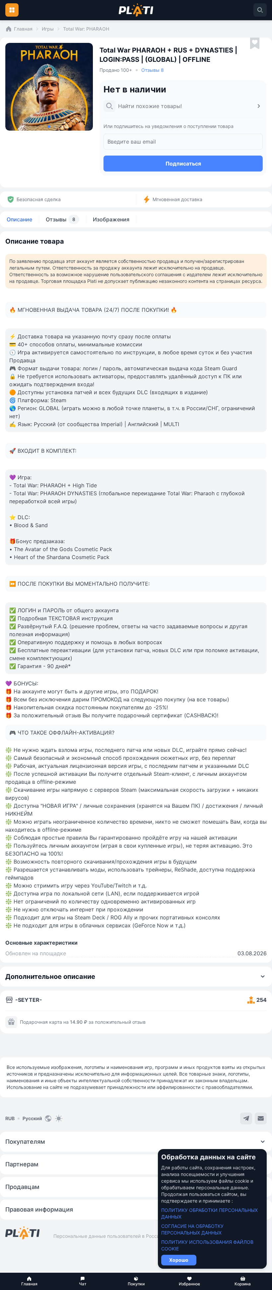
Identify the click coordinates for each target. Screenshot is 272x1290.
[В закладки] (254, 43)
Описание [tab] (19, 219)
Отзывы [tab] (60, 219)
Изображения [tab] (111, 219)
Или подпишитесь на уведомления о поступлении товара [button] (168, 126)
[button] (29, 1281)
